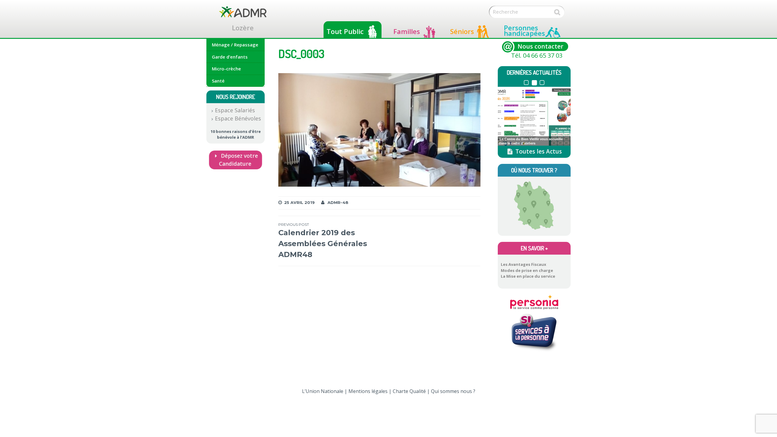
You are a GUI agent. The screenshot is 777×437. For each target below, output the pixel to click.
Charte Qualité (409, 391)
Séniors (462, 31)
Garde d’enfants (230, 57)
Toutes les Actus (538, 151)
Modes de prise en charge (527, 270)
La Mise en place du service (528, 276)
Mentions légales (368, 391)
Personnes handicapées (524, 30)
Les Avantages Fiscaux (523, 264)
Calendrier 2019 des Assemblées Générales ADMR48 (322, 240)
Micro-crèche (226, 69)
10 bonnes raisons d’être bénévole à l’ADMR (236, 134)
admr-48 (337, 202)
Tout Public (345, 31)
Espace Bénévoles (238, 118)
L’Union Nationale (322, 391)
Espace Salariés (235, 110)
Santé (218, 81)
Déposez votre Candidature (238, 159)
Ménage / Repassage (235, 45)
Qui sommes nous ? (453, 391)
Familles (406, 31)
